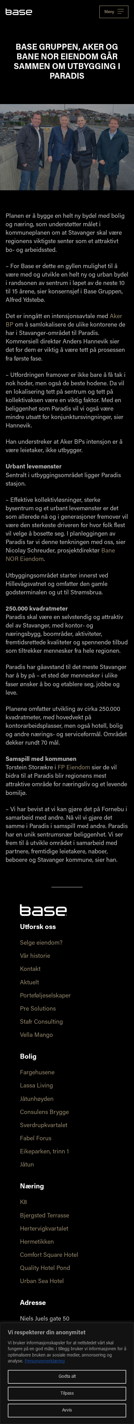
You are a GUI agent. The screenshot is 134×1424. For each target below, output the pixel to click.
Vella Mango (36, 1035)
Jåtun (27, 1165)
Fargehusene (37, 1073)
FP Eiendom (74, 768)
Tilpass (67, 1394)
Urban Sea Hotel (42, 1282)
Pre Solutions (38, 1009)
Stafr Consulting (41, 1022)
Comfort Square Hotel (49, 1255)
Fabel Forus (35, 1139)
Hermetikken (37, 1242)
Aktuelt (29, 983)
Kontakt (30, 969)
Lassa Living (36, 1086)
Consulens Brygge (44, 1113)
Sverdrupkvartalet (43, 1126)
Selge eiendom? (41, 943)
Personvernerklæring (45, 1361)
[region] (67, 1373)
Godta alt (67, 1377)
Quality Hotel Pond (45, 1269)
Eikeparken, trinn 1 (44, 1152)
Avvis (67, 1410)
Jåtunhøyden (37, 1099)
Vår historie (35, 956)
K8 (23, 1203)
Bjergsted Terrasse (44, 1216)
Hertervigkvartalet (44, 1229)
